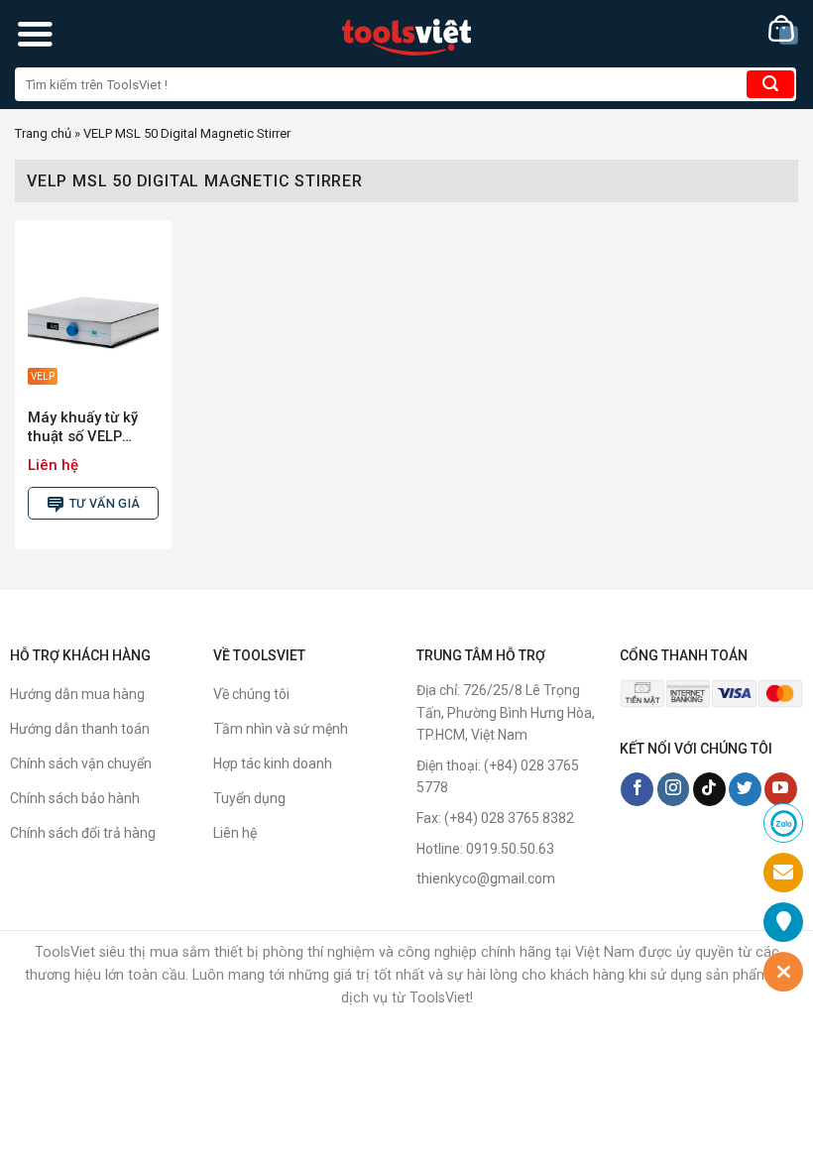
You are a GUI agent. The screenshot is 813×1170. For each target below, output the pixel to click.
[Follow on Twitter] (745, 789)
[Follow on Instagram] (673, 789)
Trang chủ (43, 133)
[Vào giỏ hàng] (783, 30)
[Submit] (770, 84)
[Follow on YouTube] (780, 789)
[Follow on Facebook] (637, 789)
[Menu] (35, 33)
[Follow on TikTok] (709, 789)
